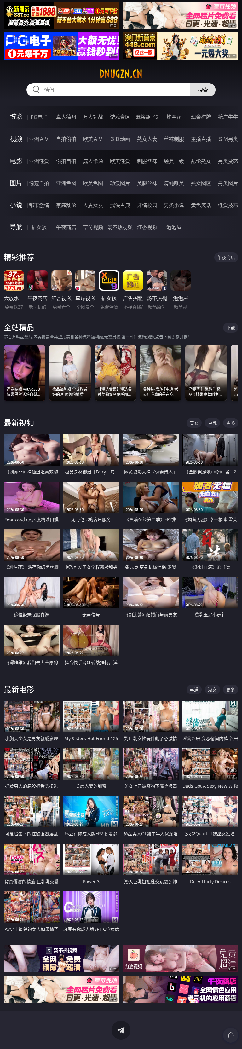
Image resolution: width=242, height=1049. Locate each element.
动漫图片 (120, 183)
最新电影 (19, 689)
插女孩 (39, 227)
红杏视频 (147, 227)
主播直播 (201, 139)
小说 (16, 205)
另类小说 (174, 205)
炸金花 (174, 116)
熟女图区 (201, 183)
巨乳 (212, 423)
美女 (194, 423)
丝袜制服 (174, 139)
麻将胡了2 (146, 116)
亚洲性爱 (39, 161)
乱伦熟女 (201, 161)
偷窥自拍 (39, 183)
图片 (16, 183)
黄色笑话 (201, 205)
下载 (230, 328)
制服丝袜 (147, 161)
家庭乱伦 (66, 205)
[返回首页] (230, 1035)
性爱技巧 (228, 205)
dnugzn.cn (121, 73)
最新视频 (19, 422)
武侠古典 (120, 205)
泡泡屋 (174, 227)
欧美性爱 (120, 161)
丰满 (194, 690)
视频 (16, 139)
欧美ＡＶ (93, 139)
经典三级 (174, 161)
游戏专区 (120, 116)
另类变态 (228, 161)
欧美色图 (93, 183)
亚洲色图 (66, 183)
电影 (16, 161)
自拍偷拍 (66, 139)
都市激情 (39, 205)
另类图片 (228, 183)
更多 (230, 423)
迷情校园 (147, 205)
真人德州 (66, 116)
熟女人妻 (147, 139)
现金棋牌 (201, 116)
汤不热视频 (120, 227)
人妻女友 (93, 205)
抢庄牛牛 (228, 116)
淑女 (212, 690)
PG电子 (39, 116)
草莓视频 (93, 227)
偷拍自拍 (66, 161)
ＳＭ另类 (228, 139)
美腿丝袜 (147, 183)
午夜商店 (66, 227)
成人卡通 (93, 161)
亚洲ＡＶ (39, 139)
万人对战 (93, 116)
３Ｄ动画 (120, 139)
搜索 (203, 89)
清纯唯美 (174, 183)
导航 (16, 227)
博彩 (16, 117)
